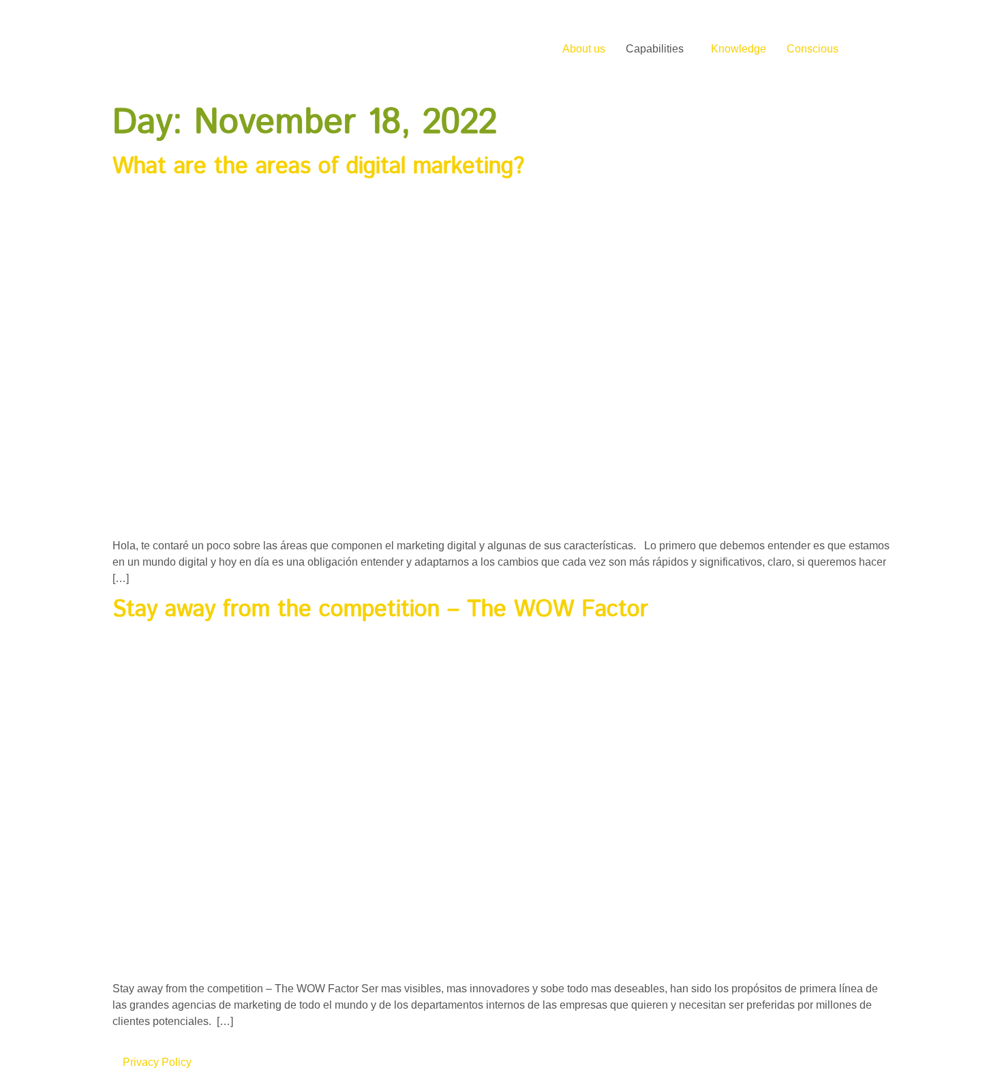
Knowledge (738, 49)
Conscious (812, 49)
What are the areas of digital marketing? (318, 166)
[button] (658, 49)
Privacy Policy (157, 1062)
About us (583, 49)
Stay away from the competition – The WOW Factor (380, 609)
